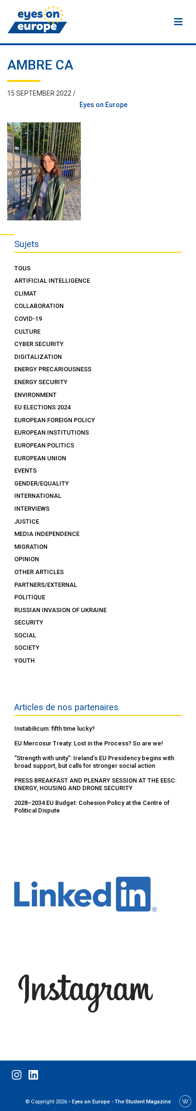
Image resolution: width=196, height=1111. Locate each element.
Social (25, 635)
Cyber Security (39, 343)
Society (26, 647)
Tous (22, 268)
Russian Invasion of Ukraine (60, 610)
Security (28, 622)
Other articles (39, 571)
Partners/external (45, 584)
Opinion (26, 559)
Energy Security (41, 382)
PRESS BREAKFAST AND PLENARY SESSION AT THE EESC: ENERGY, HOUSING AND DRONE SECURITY (95, 784)
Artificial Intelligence (52, 280)
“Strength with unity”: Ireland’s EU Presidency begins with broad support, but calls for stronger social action (94, 761)
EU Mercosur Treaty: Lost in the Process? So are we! (88, 743)
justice (26, 521)
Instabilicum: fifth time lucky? (54, 728)
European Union (40, 458)
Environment (35, 394)
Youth (24, 660)
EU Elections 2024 (42, 407)
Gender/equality (41, 483)
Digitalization (38, 356)
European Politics (44, 445)
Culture (27, 331)
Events (25, 470)
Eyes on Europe (103, 105)
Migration (31, 546)
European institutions (51, 432)
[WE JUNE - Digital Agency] (185, 1100)
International (37, 495)
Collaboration (39, 305)
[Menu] (178, 22)
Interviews (31, 508)
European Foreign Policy (54, 420)
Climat (25, 293)
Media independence (46, 533)
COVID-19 (28, 318)
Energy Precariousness (52, 369)
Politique (29, 597)
